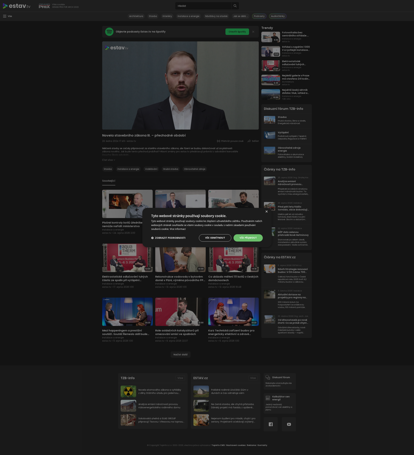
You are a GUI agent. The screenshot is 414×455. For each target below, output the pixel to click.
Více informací (178, 229)
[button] (168, 237)
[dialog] (207, 227)
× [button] (266, 211)
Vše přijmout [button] (248, 237)
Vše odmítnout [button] (215, 237)
